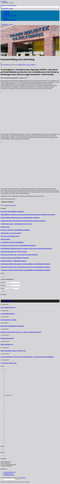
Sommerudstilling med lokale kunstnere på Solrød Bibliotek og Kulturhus (20, 217)
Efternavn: (3, 285)
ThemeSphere (22, 477)
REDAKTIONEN (8, 473)
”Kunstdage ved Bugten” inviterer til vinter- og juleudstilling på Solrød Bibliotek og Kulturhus (25, 270)
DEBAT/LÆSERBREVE (10, 20)
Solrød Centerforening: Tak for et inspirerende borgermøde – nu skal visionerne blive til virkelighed (27, 356)
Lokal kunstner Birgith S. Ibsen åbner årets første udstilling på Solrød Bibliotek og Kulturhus (25, 264)
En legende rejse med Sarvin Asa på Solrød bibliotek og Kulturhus (18, 245)
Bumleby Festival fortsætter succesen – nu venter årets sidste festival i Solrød (21, 332)
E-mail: (3, 288)
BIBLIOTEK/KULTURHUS (11, 15)
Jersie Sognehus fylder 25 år (8, 307)
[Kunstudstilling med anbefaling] (30, 55)
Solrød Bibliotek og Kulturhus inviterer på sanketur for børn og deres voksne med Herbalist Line (26, 248)
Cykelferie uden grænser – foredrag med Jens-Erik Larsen (16, 224)
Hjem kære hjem (5, 227)
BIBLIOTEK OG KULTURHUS (27, 64)
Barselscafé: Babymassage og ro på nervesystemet (14, 251)
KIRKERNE (7, 14)
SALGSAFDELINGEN (10, 472)
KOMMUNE (7, 12)
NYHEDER (6, 11)
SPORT (6, 18)
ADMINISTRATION (9, 475)
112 (5, 17)
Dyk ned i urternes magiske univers (10, 236)
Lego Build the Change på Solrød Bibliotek (12, 242)
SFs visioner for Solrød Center (9, 363)
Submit (17, 479)
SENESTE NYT (8, 300)
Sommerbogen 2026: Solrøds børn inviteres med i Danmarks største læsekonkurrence (23, 220)
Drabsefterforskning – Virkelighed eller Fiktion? (13, 261)
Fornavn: (3, 282)
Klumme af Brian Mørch (7, 338)
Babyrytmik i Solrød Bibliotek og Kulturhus (12, 211)
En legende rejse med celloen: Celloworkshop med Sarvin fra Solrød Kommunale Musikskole (25, 267)
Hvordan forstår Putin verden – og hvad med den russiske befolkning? (19, 254)
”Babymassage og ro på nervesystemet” (11, 233)
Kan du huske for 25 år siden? (9, 319)
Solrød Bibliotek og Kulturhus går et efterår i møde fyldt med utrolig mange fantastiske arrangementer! (28, 214)
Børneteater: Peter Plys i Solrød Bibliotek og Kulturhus (15, 230)
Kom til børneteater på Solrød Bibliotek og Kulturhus (15, 257)
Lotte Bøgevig (6, 64)
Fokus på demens (5, 239)
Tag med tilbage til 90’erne (8, 313)
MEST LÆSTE (8, 301)
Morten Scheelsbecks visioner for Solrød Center (13, 350)
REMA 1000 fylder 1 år (7, 344)
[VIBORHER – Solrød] (7, 8)
